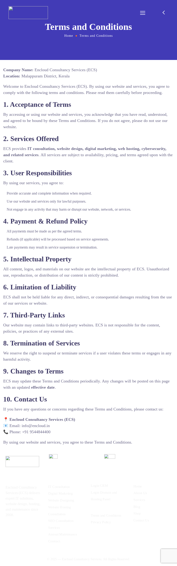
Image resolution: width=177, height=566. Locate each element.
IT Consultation (59, 487)
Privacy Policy (101, 522)
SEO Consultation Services (60, 524)
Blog (136, 506)
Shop (137, 513)
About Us (140, 493)
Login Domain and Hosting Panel (104, 496)
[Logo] (28, 12)
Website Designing (61, 500)
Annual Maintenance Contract (62, 537)
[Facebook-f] (16, 528)
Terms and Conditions (106, 515)
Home (68, 35)
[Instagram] (7, 528)
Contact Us (141, 520)
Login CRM (99, 485)
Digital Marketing (60, 493)
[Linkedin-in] (25, 528)
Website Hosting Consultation (59, 510)
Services (139, 500)
